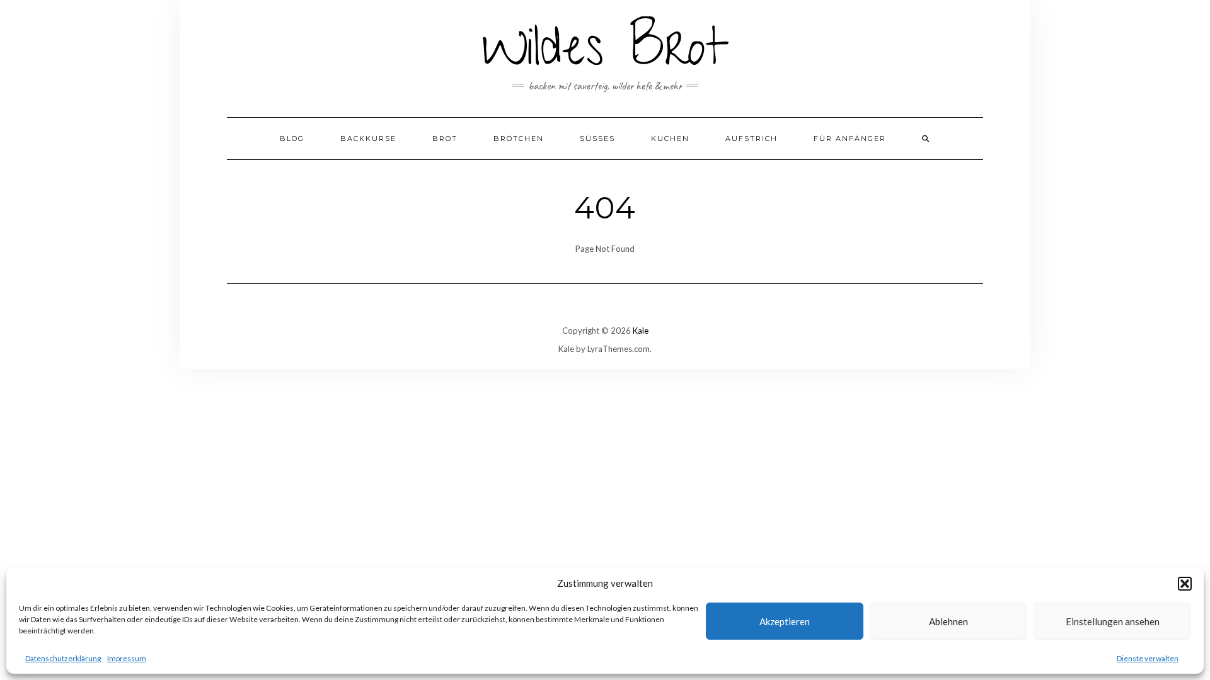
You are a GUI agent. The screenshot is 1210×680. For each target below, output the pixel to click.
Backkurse (368, 138)
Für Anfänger (850, 138)
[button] (1184, 583)
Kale (640, 331)
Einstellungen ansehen (1113, 621)
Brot (445, 138)
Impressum (126, 658)
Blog (292, 138)
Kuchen (670, 138)
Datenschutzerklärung (63, 658)
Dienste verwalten (1147, 658)
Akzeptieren (784, 621)
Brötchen (518, 138)
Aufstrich (751, 138)
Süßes (597, 138)
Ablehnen (948, 621)
